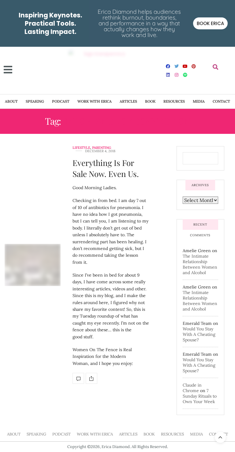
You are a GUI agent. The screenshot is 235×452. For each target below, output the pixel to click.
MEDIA (199, 101)
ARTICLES (128, 101)
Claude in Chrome (192, 387)
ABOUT (11, 101)
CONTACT (221, 101)
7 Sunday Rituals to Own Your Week (200, 396)
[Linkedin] (168, 75)
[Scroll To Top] (220, 437)
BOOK (150, 101)
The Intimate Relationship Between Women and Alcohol (200, 264)
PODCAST (60, 101)
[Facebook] (168, 66)
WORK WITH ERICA (94, 101)
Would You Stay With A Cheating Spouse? (199, 334)
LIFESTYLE (81, 147)
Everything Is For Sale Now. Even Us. (106, 168)
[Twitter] (176, 66)
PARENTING (101, 147)
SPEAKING (35, 101)
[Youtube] (185, 66)
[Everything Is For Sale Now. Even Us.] (33, 265)
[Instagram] (176, 75)
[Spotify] (185, 75)
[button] (215, 67)
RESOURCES (174, 101)
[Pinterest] (193, 66)
